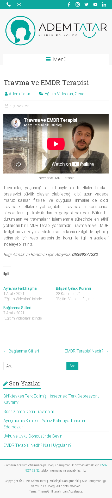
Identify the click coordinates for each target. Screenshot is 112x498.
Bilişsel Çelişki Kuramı (73, 288)
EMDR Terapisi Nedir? (87, 351)
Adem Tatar (19, 93)
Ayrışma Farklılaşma (20, 288)
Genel (80, 93)
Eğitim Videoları (59, 93)
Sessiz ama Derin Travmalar (28, 411)
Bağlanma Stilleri (17, 308)
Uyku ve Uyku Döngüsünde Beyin (32, 436)
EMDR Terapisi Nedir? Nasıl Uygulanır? (37, 445)
